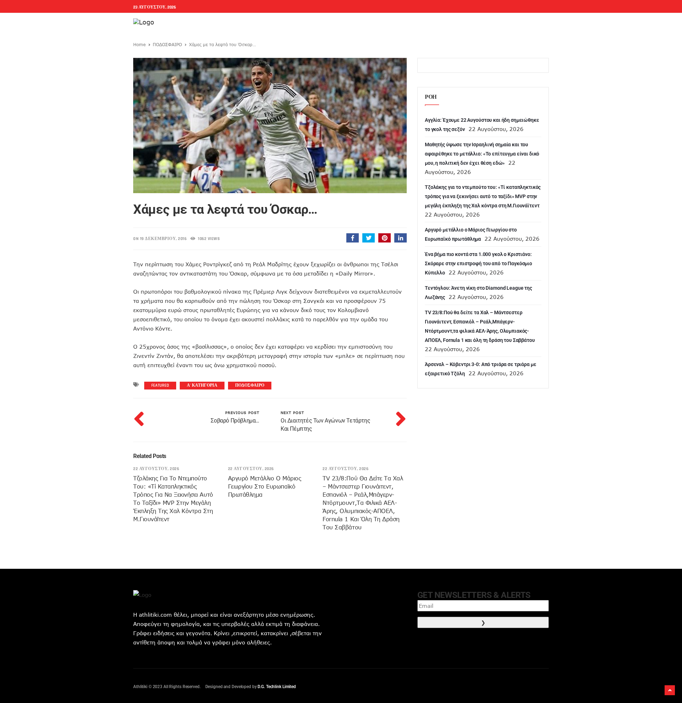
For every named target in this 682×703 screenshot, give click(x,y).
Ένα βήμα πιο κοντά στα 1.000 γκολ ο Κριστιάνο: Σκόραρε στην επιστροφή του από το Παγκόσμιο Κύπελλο (478, 263)
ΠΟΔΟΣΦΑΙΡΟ (167, 44)
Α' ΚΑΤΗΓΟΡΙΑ (202, 385)
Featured (160, 385)
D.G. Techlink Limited (277, 686)
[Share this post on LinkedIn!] (400, 237)
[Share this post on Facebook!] (352, 237)
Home (139, 44)
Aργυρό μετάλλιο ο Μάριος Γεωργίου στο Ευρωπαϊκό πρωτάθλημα (264, 486)
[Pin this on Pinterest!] (384, 237)
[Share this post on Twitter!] (368, 237)
